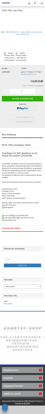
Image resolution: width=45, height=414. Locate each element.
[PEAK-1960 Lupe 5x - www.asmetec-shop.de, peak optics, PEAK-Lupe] (22, 33)
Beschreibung (9, 134)
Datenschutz (18, 401)
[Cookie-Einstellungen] (5, 408)
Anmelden (22, 265)
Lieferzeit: (6, 72)
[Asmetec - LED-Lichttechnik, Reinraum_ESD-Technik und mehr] (5, 3)
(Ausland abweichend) (28, 74)
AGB (26, 401)
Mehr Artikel (8, 304)
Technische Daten (11, 228)
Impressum (7, 401)
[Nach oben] (38, 410)
